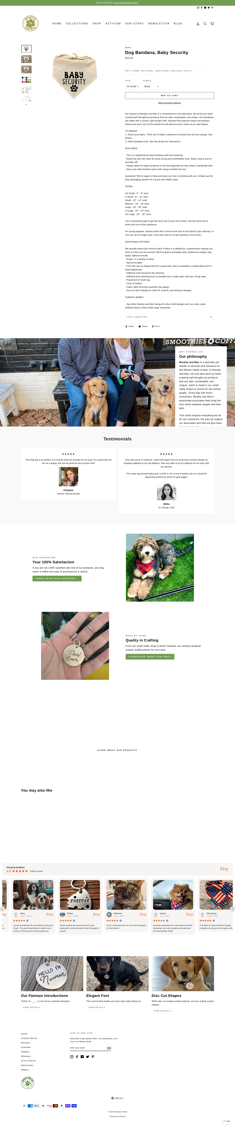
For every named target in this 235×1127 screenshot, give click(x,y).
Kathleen (63, 913)
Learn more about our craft (150, 657)
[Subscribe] (109, 1048)
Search (24, 1034)
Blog (178, 23)
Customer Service (29, 1038)
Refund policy (27, 1065)
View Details (31, 1007)
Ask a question (137, 317)
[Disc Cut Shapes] (183, 973)
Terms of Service (28, 1061)
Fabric (147, 81)
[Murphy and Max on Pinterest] (93, 1056)
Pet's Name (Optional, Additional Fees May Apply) (158, 71)
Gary (201, 913)
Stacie (15, 913)
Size (128, 81)
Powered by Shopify (117, 1116)
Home (57, 23)
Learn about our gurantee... (57, 578)
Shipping (25, 1052)
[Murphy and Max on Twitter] (87, 1056)
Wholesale (25, 1056)
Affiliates (25, 1070)
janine (108, 913)
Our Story (134, 23)
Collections (77, 23)
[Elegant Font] (117, 973)
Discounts (25, 1043)
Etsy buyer (157, 913)
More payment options (169, 103)
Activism (113, 23)
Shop (97, 23)
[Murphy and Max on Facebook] (77, 1056)
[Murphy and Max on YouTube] (82, 1056)
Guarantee (26, 1047)
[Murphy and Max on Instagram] (71, 1056)
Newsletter (159, 23)
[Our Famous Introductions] (52, 973)
